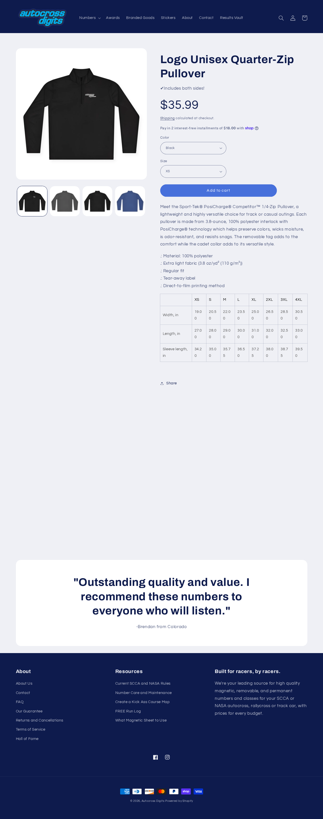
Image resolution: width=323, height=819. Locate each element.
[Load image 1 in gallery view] (32, 201)
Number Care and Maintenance (143, 693)
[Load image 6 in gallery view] (130, 201)
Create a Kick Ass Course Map (142, 702)
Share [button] (171, 383)
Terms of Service (30, 729)
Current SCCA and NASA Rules (143, 683)
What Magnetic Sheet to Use (141, 720)
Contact (23, 693)
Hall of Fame (27, 739)
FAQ (20, 702)
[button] (89, 18)
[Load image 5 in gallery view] (98, 201)
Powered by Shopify (179, 801)
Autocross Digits (153, 801)
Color (164, 137)
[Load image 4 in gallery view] (65, 201)
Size (163, 161)
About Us (24, 683)
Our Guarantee (29, 711)
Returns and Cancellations (39, 720)
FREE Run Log (128, 711)
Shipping (167, 118)
